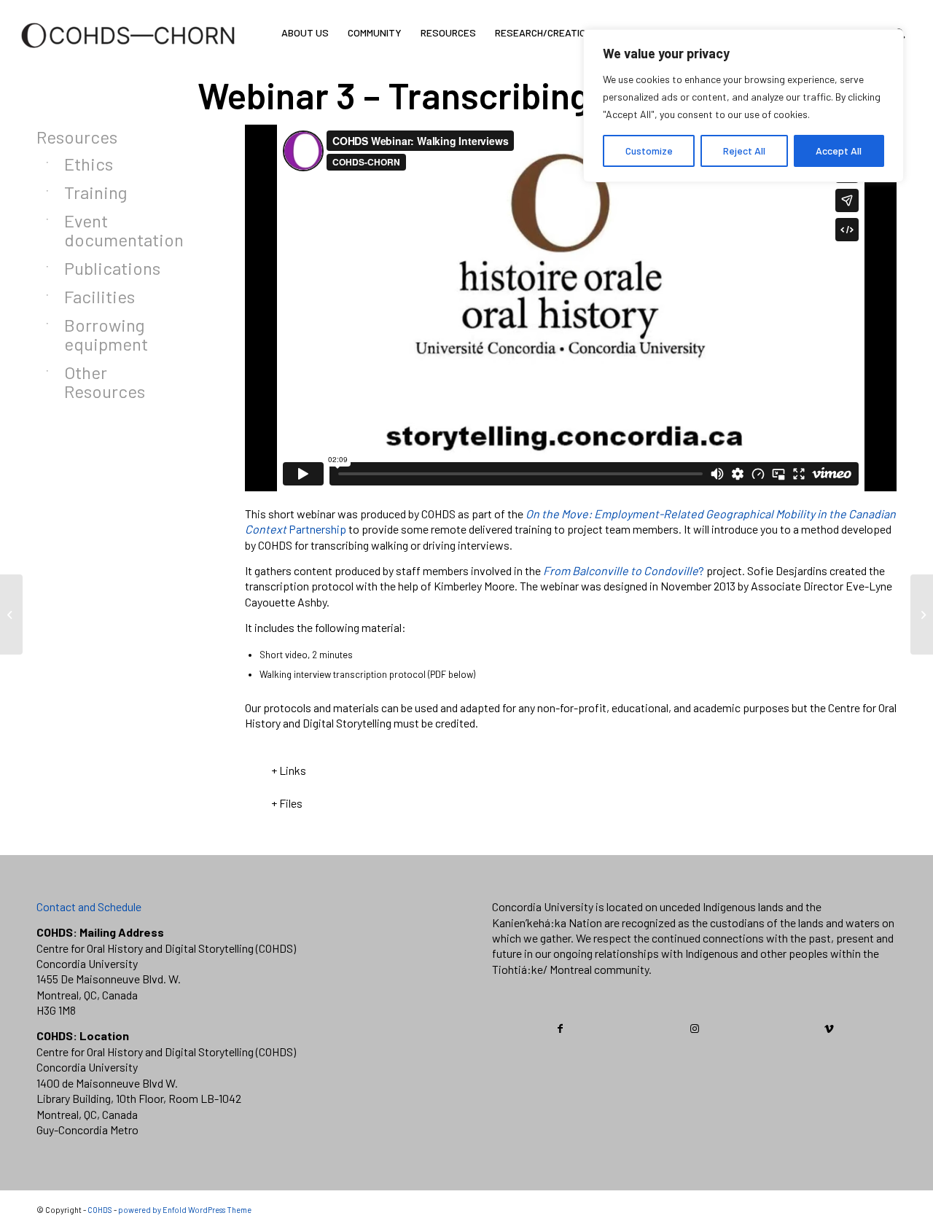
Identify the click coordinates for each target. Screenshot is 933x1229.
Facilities (99, 296)
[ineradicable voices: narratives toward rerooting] (921, 614)
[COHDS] (128, 54)
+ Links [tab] (288, 770)
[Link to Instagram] (695, 1028)
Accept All (839, 150)
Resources (76, 136)
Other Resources (104, 382)
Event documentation (118, 230)
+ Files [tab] (286, 803)
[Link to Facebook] (560, 1028)
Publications (112, 267)
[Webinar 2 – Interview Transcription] (11, 614)
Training (95, 192)
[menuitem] (305, 33)
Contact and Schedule (88, 906)
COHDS (99, 1209)
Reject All (744, 150)
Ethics (88, 163)
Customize (649, 150)
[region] (743, 105)
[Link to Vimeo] (829, 1028)
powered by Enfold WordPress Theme (184, 1209)
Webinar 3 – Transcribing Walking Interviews (547, 95)
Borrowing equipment (106, 334)
